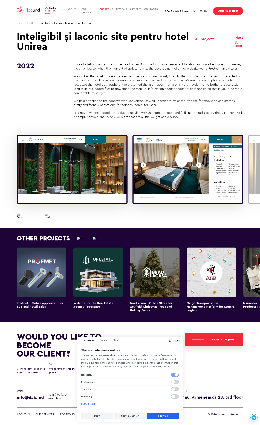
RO (206, 11)
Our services (87, 11)
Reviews (121, 9)
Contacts (151, 9)
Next (239, 37)
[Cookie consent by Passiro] (174, 340)
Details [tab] (103, 340)
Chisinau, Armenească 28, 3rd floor (207, 397)
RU (200, 11)
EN (194, 11)
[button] (19, 215)
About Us (71, 11)
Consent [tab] (89, 340)
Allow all (163, 416)
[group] (72, 169)
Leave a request (223, 339)
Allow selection (130, 416)
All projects (204, 39)
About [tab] (116, 340)
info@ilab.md (30, 397)
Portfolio (106, 9)
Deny (97, 416)
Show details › (88, 404)
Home (20, 23)
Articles (135, 9)
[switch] (175, 375)
